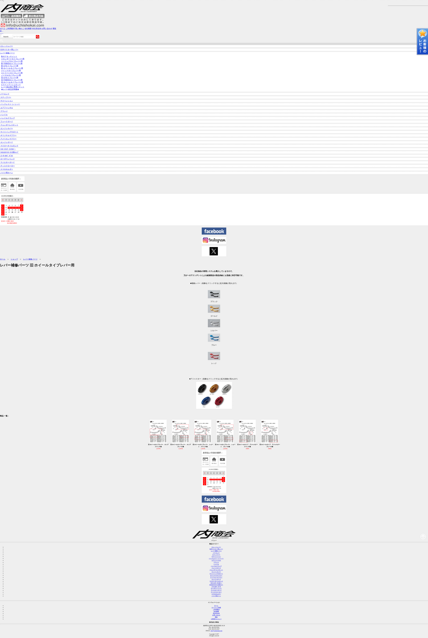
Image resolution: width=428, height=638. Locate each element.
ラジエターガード (7, 162)
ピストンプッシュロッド (11, 85)
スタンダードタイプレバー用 (12, 59)
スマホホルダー (6, 169)
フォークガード (6, 121)
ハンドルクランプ (7, 118)
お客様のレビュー (216, 619)
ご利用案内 (10, 28)
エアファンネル (6, 108)
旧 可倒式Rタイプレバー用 (11, 80)
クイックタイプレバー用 (11, 70)
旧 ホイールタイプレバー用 (12, 82)
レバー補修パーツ (7, 53)
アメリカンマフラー (8, 139)
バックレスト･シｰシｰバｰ (10, 104)
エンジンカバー (6, 128)
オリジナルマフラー (8, 135)
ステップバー (5, 97)
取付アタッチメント (9, 56)
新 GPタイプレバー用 (9, 66)
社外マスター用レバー (9, 50)
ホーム (2, 28)
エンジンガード (6, 142)
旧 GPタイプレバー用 (9, 78)
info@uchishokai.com (216, 631)
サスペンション (6, 101)
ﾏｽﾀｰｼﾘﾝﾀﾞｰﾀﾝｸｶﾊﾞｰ (8, 149)
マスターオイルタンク (9, 146)
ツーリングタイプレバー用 (12, 61)
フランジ (4, 111)
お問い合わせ (46, 28)
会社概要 (28, 28)
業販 (54, 28)
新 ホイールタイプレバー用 (12, 68)
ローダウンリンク (7, 159)
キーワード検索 (216, 607)
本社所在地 (36, 28)
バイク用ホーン (6, 173)
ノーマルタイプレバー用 (11, 75)
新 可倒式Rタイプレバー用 (11, 63)
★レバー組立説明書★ (10, 89)
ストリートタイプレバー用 (12, 73)
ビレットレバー (6, 46)
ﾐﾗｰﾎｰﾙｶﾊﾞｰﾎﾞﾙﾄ (6, 156)
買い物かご (19, 28)
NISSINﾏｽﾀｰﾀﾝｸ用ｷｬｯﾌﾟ (9, 152)
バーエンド (4, 94)
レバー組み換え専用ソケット (12, 87)
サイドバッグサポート (9, 132)
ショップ (14, 259)
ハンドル (4, 115)
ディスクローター (7, 166)
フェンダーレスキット (9, 125)
